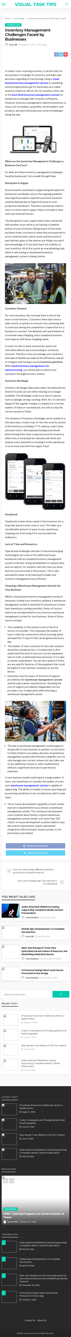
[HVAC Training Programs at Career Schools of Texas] (35, 1200)
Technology (13, 25)
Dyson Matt (12, 1221)
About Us (41, 1320)
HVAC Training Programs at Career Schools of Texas (33, 1215)
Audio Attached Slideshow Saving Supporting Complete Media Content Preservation (42, 909)
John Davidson (32, 917)
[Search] (66, 4)
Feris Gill (13, 44)
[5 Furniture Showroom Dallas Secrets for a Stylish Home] (10, 1020)
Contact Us (30, 1320)
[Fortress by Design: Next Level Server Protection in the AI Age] (9, 1297)
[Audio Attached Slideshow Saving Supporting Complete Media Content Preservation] (10, 1064)
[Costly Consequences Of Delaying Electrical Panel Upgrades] (10, 1035)
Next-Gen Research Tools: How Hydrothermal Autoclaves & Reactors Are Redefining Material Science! (44, 951)
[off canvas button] (4, 4)
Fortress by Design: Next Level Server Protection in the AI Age (42, 972)
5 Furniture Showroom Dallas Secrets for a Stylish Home (42, 1017)
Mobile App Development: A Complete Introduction (42, 930)
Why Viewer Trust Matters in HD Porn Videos (43, 1045)
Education (10, 1209)
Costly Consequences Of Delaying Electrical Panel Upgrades (43, 1032)
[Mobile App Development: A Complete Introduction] (9, 1263)
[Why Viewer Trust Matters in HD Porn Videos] (10, 1049)
